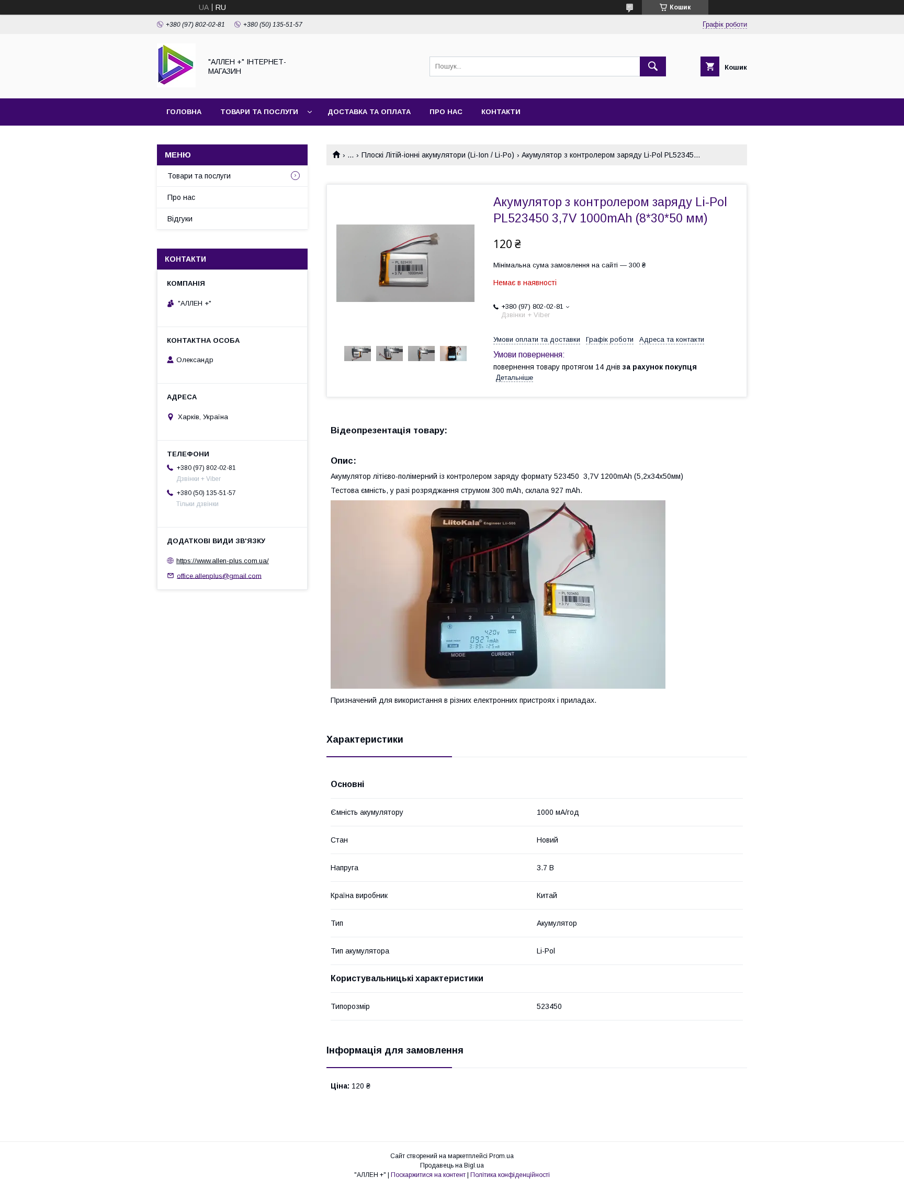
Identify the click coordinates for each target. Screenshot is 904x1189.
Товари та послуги (259, 112)
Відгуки (180, 219)
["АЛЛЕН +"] (176, 85)
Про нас (446, 112)
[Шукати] (653, 66)
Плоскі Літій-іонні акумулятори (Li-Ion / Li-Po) (437, 155)
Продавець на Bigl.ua (452, 1165)
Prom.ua (501, 1156)
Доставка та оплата (369, 112)
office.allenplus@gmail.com (219, 575)
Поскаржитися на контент (428, 1175)
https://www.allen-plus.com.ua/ (222, 561)
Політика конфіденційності (510, 1175)
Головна (183, 112)
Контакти (501, 112)
